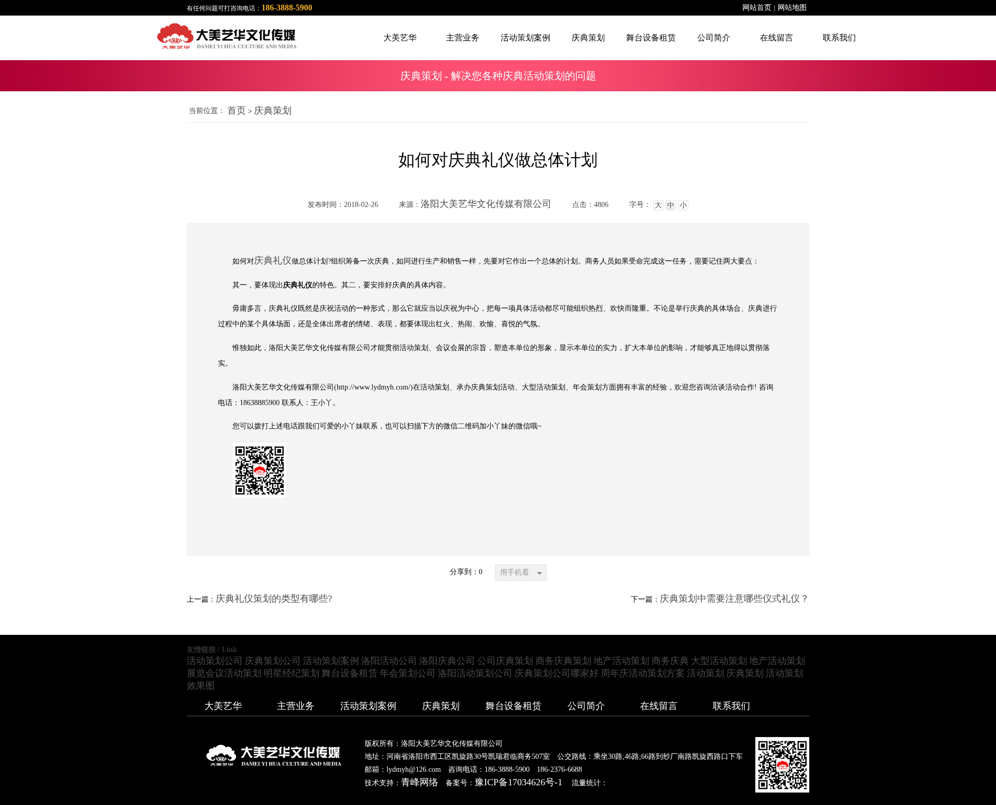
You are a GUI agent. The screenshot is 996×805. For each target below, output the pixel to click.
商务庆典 (670, 661)
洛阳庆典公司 (447, 661)
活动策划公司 (215, 661)
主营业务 (295, 706)
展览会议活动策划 (224, 673)
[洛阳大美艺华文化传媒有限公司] (149, 36)
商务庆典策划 (563, 661)
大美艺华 (223, 706)
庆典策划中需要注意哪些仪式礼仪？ (734, 598)
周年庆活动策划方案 (643, 673)
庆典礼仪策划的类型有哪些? (274, 598)
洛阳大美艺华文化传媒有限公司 (486, 204)
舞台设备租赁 (350, 673)
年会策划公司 (408, 673)
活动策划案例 (331, 661)
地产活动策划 (621, 661)
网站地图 (792, 7)
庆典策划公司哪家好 (557, 673)
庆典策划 (273, 110)
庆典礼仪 (273, 260)
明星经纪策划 (292, 673)
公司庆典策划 (505, 661)
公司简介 (586, 706)
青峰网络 (419, 782)
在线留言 (658, 706)
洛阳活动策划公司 (475, 673)
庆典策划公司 (273, 661)
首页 (236, 110)
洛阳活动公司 (389, 661)
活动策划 (705, 673)
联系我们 (731, 706)
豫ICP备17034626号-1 (518, 782)
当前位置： (207, 111)
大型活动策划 (719, 661)
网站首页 (756, 7)
